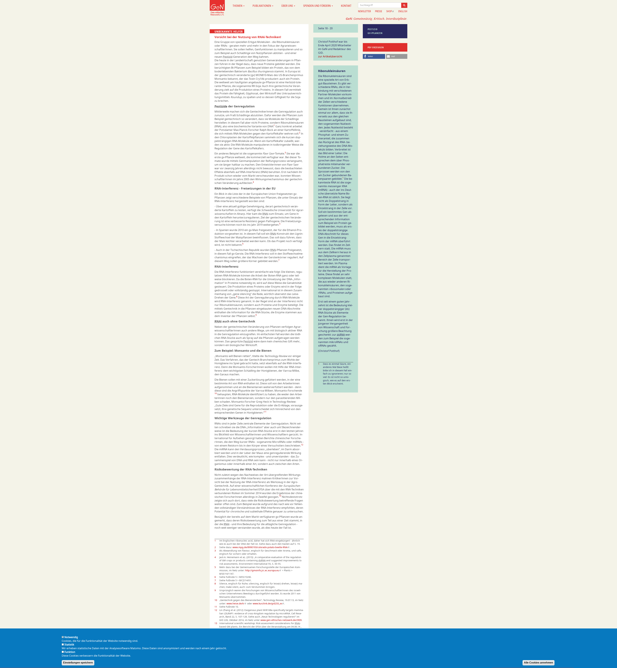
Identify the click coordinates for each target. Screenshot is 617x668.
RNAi (265, 214)
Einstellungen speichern (78, 662)
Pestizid (227, 57)
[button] (374, 56)
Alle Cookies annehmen (538, 662)
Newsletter (364, 11)
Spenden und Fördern (317, 6)
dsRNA (262, 560)
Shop (389, 11)
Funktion (69, 652)
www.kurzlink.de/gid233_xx (267, 603)
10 (216, 393)
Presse (378, 11)
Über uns (287, 6)
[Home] (217, 7)
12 (302, 444)
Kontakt (346, 6)
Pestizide (221, 106)
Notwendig (71, 637)
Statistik (69, 644)
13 (280, 496)
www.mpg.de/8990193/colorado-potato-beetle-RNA (259, 547)
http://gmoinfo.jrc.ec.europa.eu (262, 570)
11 (265, 412)
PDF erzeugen (376, 47)
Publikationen (262, 6)
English (402, 11)
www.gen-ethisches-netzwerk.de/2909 (281, 620)
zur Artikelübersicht (330, 56)
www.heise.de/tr (235, 603)
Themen (238, 6)
